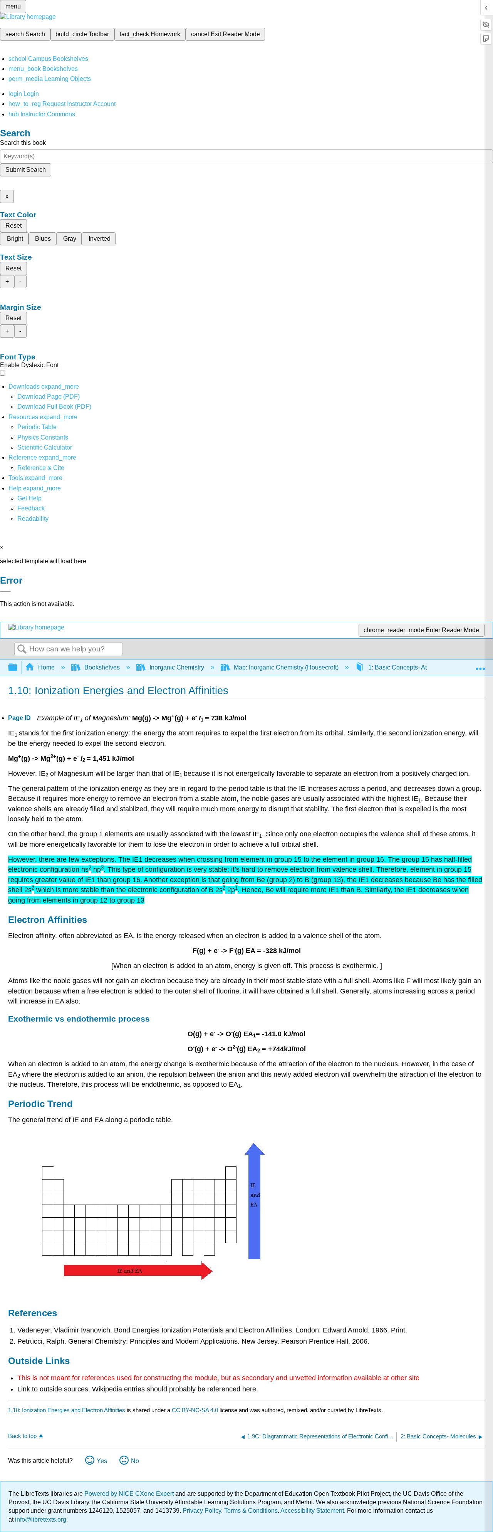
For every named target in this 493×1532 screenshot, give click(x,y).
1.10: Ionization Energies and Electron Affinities (66, 1410)
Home (46, 667)
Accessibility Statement (312, 1510)
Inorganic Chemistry (177, 667)
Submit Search (25, 169)
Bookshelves (102, 667)
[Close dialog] (5, 591)
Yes (102, 1461)
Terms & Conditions (251, 1510)
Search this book (23, 142)
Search (22, 649)
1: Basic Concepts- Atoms (403, 667)
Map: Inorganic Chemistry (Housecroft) (286, 667)
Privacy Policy (202, 1510)
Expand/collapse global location (480, 665)
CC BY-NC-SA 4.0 (195, 1410)
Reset (13, 225)
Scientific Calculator (44, 447)
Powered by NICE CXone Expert (129, 1493)
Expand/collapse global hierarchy (17, 668)
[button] (31, 508)
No (135, 1461)
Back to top (22, 1436)
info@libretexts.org (39, 1519)
